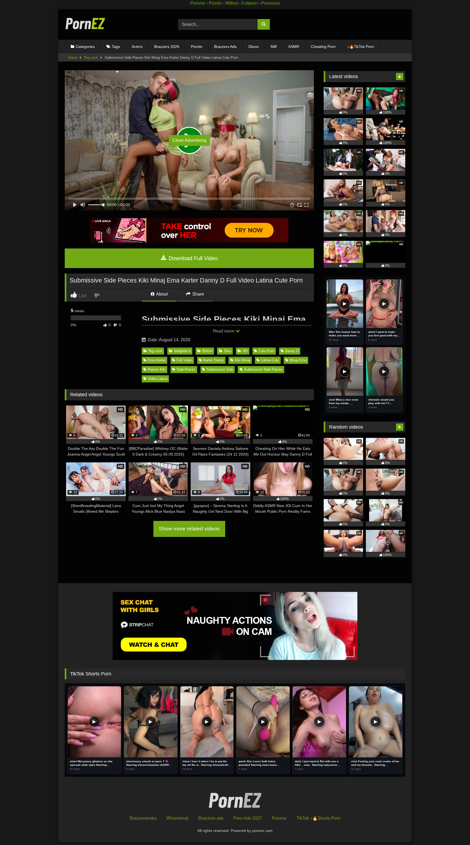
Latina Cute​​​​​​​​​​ (270, 360)
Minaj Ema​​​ (298, 360)
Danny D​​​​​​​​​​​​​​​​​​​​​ (292, 351)
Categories (85, 46)
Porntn (215, 3)
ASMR (293, 46)
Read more (224, 331)
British (207, 351)
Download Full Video (192, 258)
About (161, 294)
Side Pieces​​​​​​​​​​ (186, 369)
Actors (137, 46)
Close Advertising (189, 140)
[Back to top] (453, 829)
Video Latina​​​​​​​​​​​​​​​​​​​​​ (157, 379)
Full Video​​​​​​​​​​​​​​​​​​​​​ (184, 360)
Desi (227, 351)
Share (197, 294)
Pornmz (197, 3)
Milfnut (231, 3)
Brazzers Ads (225, 46)
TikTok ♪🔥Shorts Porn (318, 818)
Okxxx (253, 46)
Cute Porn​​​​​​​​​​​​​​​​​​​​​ (266, 351)
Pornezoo (270, 3)
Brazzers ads (211, 818)
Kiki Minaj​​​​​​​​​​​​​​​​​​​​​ (242, 360)
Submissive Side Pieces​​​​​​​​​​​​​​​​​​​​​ (263, 369)
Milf (274, 46)
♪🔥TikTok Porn (360, 46)
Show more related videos (189, 528)
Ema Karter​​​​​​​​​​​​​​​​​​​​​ (157, 360)
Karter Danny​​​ (213, 360)
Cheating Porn (323, 46)
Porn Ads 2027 (247, 818)
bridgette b (182, 351)
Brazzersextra (143, 818)
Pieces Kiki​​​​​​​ (157, 369)
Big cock (91, 58)
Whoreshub (177, 818)
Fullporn (250, 3)
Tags (116, 46)
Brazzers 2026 (166, 46)
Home (72, 58)
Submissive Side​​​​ (219, 369)
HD (245, 351)
